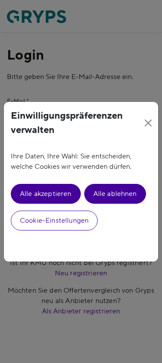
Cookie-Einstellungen (54, 220)
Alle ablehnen (115, 193)
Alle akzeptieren (46, 193)
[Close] (148, 123)
